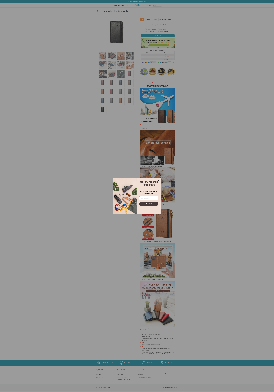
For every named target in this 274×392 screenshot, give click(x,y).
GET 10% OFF (149, 204)
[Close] (159, 180)
